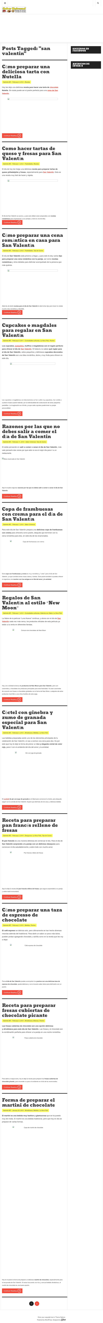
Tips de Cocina (38, 251)
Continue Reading (10, 135)
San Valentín (48, 172)
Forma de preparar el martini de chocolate (28, 1102)
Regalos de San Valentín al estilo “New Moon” (31, 603)
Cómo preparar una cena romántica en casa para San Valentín (32, 240)
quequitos (19, 345)
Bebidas (36, 733)
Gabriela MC (7, 82)
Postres (52, 341)
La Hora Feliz (44, 341)
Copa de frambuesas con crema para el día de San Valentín (32, 514)
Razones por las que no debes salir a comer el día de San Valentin (31, 432)
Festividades (29, 164)
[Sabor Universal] (14, 12)
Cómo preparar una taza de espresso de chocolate (32, 915)
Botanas (36, 1021)
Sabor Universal (31, 442)
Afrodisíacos (29, 733)
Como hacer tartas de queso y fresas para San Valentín (31, 154)
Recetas (27, 82)
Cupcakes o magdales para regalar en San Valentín (29, 330)
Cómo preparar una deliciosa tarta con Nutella (26, 72)
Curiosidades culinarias (32, 341)
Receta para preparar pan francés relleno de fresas (30, 825)
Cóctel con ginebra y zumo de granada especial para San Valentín (27, 720)
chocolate (54, 87)
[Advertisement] (51, 22)
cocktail (6, 799)
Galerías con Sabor (46, 613)
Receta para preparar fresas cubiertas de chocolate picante (29, 1011)
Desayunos (28, 836)
